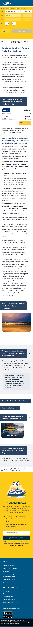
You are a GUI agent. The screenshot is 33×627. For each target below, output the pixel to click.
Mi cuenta (6, 591)
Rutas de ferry (7, 571)
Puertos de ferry (8, 574)
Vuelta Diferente (21, 8)
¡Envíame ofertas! (18, 538)
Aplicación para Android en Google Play (8, 616)
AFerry (5, 562)
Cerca (28, 622)
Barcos (5, 582)
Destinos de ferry (9, 565)
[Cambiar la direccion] (30, 11)
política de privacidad (16, 545)
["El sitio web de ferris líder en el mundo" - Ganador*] (7, 3)
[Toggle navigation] (28, 3)
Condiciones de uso (9, 599)
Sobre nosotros (8, 597)
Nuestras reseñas (9, 577)
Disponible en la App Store (8, 612)
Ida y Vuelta (5, 8)
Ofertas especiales (9, 580)
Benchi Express (12, 435)
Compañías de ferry (10, 568)
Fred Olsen (27, 110)
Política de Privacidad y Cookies (11, 623)
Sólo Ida (13, 8)
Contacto (6, 594)
